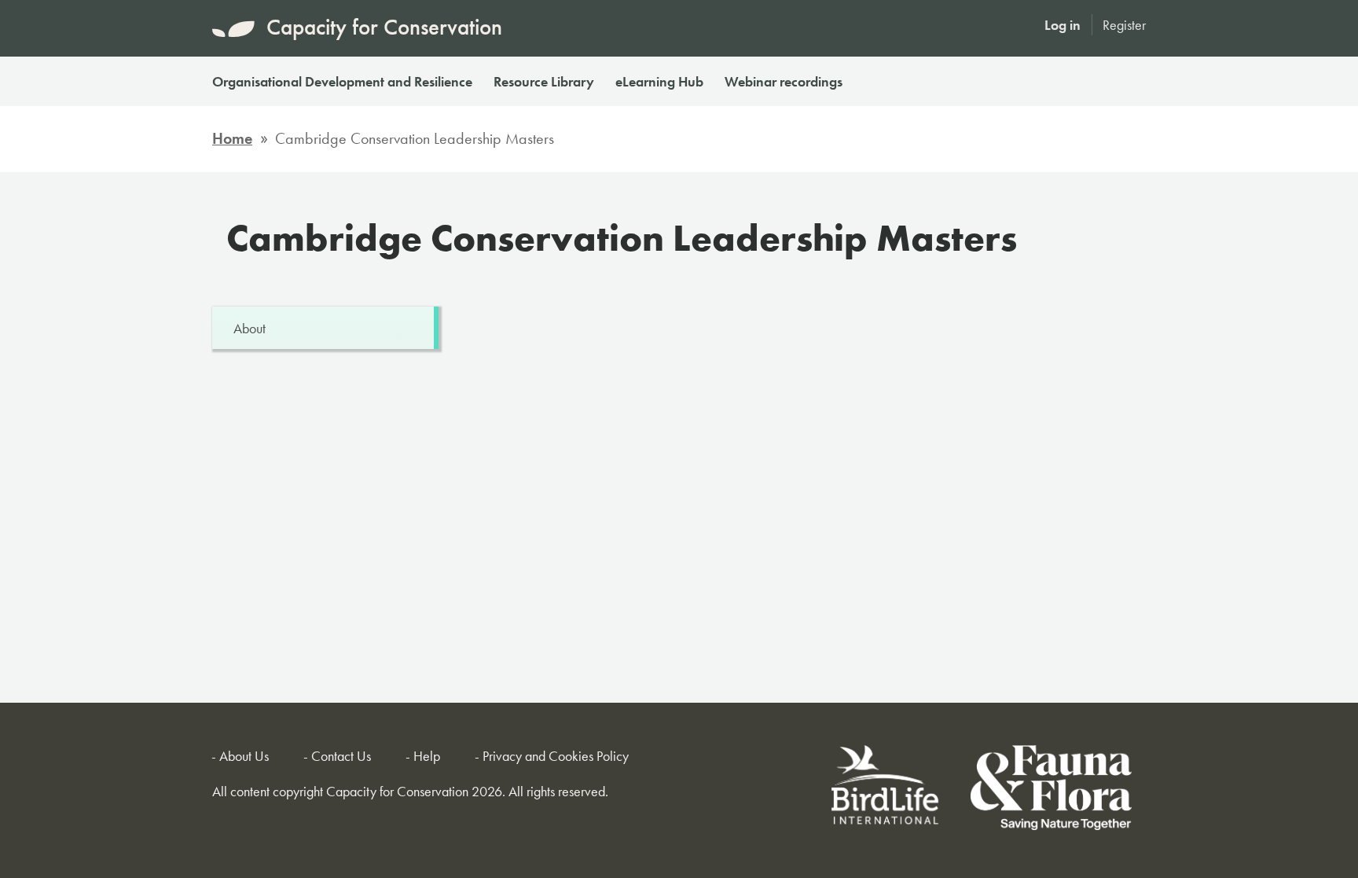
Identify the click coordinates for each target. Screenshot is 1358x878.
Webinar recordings (783, 81)
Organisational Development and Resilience (342, 81)
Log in (1062, 25)
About (249, 328)
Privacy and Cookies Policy (556, 756)
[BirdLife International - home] (886, 790)
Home (232, 138)
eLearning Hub (659, 81)
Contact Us (341, 756)
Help (426, 756)
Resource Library (544, 81)
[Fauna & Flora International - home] (1051, 790)
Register (1124, 25)
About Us (244, 756)
